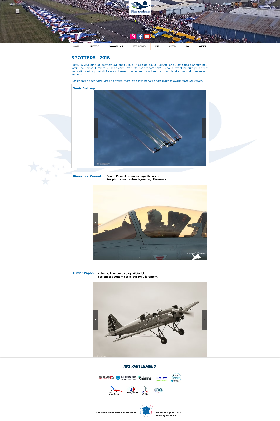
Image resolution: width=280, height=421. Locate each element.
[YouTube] (147, 36)
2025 (179, 412)
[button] (150, 128)
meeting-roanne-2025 (168, 415)
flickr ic (138, 273)
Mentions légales (165, 412)
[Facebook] (140, 36)
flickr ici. (153, 176)
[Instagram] (133, 36)
